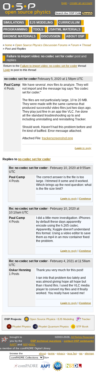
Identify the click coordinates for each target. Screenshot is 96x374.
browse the (16, 353)
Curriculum (69, 22)
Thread (86, 45)
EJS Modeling (41, 22)
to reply (83, 148)
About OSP (75, 36)
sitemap (89, 353)
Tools (38, 29)
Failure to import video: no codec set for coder (48, 65)
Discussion (50, 36)
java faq (72, 353)
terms (51, 353)
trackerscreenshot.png (57, 138)
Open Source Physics (42, 319)
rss (80, 353)
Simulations (13, 22)
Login (6, 69)
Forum (75, 45)
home (8, 45)
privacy (61, 353)
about (42, 353)
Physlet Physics (21, 326)
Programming (15, 29)
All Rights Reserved (82, 337)
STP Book (82, 326)
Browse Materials (19, 36)
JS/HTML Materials (64, 29)
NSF (25, 344)
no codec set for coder (34, 159)
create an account (81, 3)
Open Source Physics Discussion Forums (41, 45)
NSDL (32, 344)
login (64, 3)
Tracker (86, 319)
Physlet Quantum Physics (53, 326)
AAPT (13, 344)
